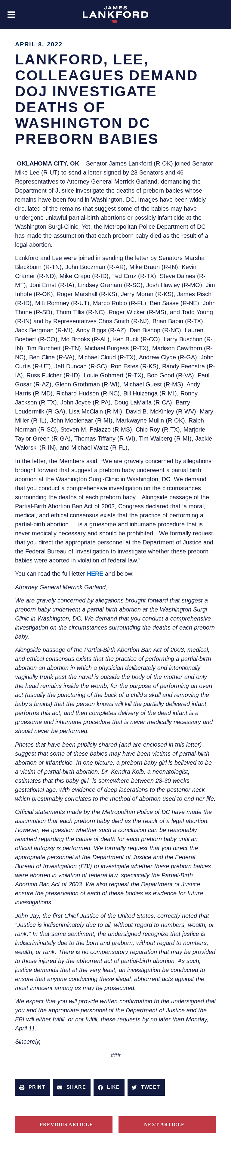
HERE (95, 573)
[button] (11, 14)
